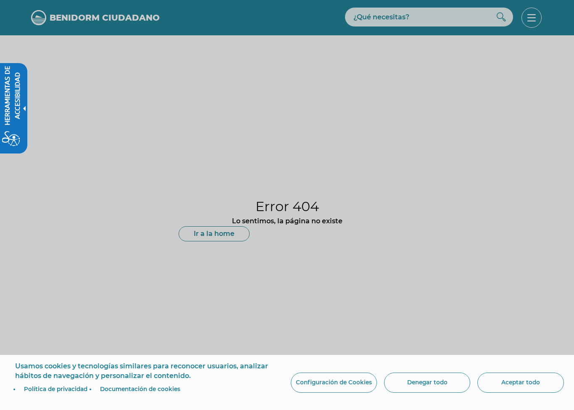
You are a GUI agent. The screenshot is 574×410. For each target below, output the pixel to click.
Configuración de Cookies (334, 382)
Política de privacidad (55, 389)
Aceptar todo (520, 382)
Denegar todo (427, 382)
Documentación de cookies (140, 389)
